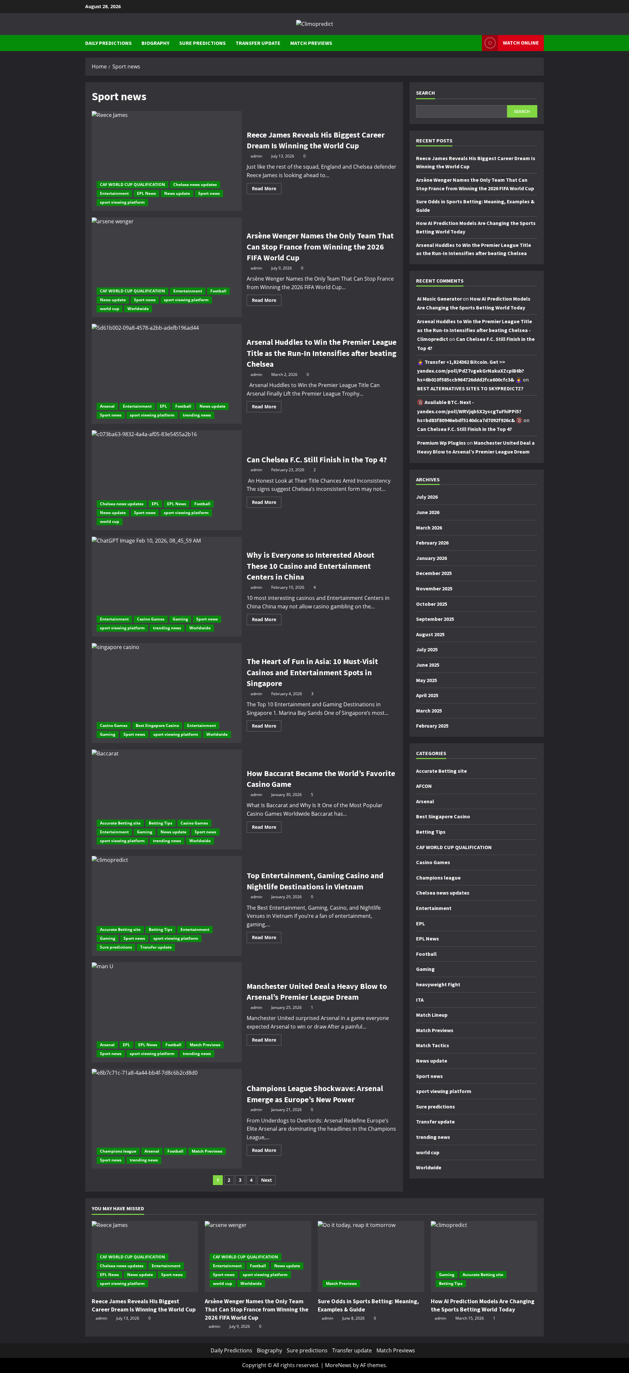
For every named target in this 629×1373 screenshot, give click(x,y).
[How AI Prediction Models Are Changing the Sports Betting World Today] (484, 1256)
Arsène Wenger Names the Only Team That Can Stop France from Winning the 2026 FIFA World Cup (167, 267)
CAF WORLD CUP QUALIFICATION (132, 184)
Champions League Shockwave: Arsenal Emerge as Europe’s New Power (167, 1119)
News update (177, 193)
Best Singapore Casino (157, 725)
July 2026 (427, 497)
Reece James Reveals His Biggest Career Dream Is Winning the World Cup (167, 161)
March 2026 (429, 527)
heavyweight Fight (438, 984)
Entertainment (114, 193)
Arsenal (107, 406)
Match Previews (311, 43)
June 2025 (427, 664)
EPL (163, 406)
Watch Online (521, 42)
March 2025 (429, 710)
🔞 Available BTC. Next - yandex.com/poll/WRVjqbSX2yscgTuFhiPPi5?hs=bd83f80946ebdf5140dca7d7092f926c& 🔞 (470, 411)
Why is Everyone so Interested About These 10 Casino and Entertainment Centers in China (167, 587)
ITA (420, 999)
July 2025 (427, 649)
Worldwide (138, 308)
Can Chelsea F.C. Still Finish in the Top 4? (167, 480)
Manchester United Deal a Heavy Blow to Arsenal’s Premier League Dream (167, 1012)
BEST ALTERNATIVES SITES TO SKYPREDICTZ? (470, 388)
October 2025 (431, 604)
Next (266, 1180)
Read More (266, 189)
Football (218, 291)
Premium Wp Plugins (441, 443)
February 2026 (432, 543)
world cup (109, 308)
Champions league (118, 1151)
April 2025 (427, 695)
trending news (197, 415)
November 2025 (434, 588)
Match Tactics (432, 1045)
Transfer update (258, 43)
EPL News (146, 193)
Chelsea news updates (195, 184)
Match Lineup (432, 1015)
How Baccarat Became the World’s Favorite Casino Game (167, 799)
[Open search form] (475, 43)
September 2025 (435, 619)
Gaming (180, 619)
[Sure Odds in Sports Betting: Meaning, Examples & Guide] (371, 1256)
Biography (155, 43)
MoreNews (338, 1365)
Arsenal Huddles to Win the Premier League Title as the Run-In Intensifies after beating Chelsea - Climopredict (474, 330)
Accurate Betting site (120, 823)
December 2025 (434, 573)
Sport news (209, 193)
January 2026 (431, 558)
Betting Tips (160, 823)
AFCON (424, 786)
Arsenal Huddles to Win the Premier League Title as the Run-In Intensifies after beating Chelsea (167, 374)
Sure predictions (202, 43)
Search (425, 92)
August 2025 (430, 634)
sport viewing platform (122, 202)
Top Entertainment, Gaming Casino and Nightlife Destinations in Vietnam (167, 906)
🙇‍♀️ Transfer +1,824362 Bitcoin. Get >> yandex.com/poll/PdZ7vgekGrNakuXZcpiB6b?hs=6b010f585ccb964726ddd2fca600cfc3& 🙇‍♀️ (470, 371)
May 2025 (426, 680)
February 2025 (432, 726)
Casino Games (150, 619)
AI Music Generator (439, 298)
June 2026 (427, 512)
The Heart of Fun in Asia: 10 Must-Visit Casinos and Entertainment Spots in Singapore (167, 693)
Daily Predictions (108, 43)
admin (256, 156)
